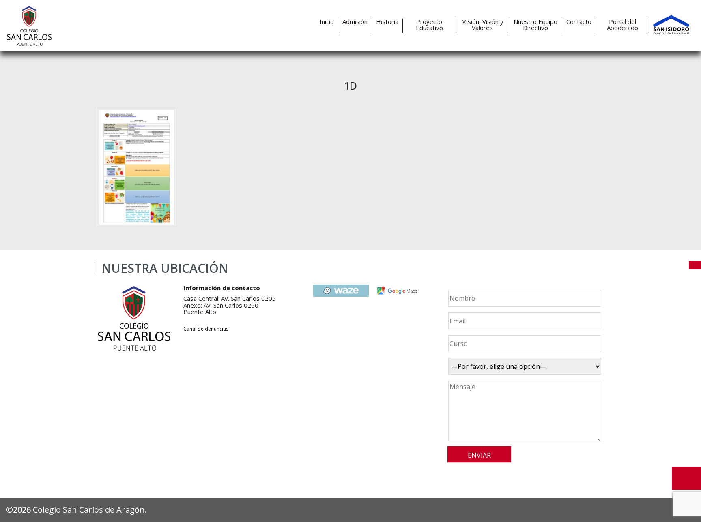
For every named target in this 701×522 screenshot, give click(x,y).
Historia (387, 22)
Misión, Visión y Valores (482, 25)
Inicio (327, 22)
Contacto (578, 22)
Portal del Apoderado (622, 25)
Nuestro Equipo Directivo (535, 25)
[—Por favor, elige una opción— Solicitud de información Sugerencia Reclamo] (523, 366)
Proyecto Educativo (429, 25)
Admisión (355, 22)
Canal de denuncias (205, 328)
